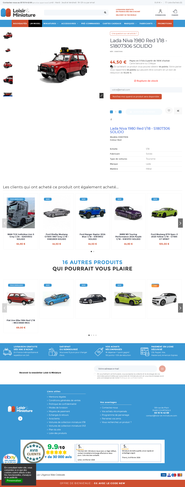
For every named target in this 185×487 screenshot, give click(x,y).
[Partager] (111, 119)
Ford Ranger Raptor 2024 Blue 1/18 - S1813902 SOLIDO (92, 236)
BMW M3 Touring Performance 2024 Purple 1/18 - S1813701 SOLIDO (128, 236)
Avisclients (54, 418)
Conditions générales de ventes (65, 400)
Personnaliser (14, 480)
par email (91, 2)
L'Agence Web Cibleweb (53, 475)
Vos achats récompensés (114, 411)
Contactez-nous (10, 2)
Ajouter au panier (144, 112)
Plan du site (55, 429)
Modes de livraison (58, 407)
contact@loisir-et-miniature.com (161, 415)
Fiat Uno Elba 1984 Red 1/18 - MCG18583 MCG (21, 321)
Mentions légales (57, 396)
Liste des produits (58, 433)
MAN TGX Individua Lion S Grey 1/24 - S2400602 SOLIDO (21, 236)
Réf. (112, 51)
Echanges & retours (59, 415)
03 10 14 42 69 (26, 2)
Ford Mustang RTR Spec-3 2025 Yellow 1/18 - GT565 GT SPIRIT (164, 236)
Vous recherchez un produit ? (117, 422)
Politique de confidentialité (131, 378)
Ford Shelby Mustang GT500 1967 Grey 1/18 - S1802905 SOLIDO (57, 236)
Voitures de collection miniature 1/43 (67, 426)
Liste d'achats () (174, 2)
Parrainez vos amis (111, 418)
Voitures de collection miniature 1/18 (67, 422)
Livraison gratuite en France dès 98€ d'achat (128, 11)
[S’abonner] (162, 368)
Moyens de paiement (59, 411)
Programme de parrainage (115, 415)
